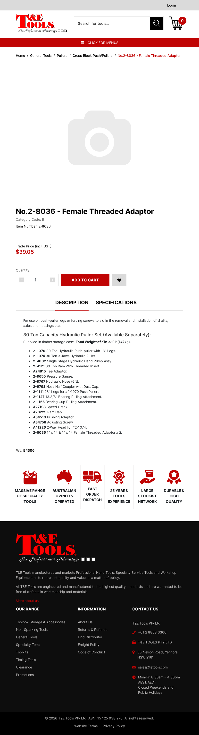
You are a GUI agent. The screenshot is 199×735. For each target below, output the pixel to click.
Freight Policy (89, 644)
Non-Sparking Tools (32, 629)
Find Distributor (90, 637)
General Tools (26, 637)
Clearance (24, 667)
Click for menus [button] (103, 43)
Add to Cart (85, 280)
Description (72, 302)
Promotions (25, 675)
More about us (27, 601)
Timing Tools (26, 660)
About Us (85, 622)
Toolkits (22, 652)
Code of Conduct (91, 652)
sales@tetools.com (153, 667)
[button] (119, 280)
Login (171, 5)
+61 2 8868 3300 (152, 632)
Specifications (116, 302)
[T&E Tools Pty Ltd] (41, 23)
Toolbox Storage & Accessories (40, 622)
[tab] (75, 305)
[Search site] (156, 23)
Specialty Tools (28, 644)
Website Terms (86, 726)
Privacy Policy (114, 726)
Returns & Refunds (92, 629)
